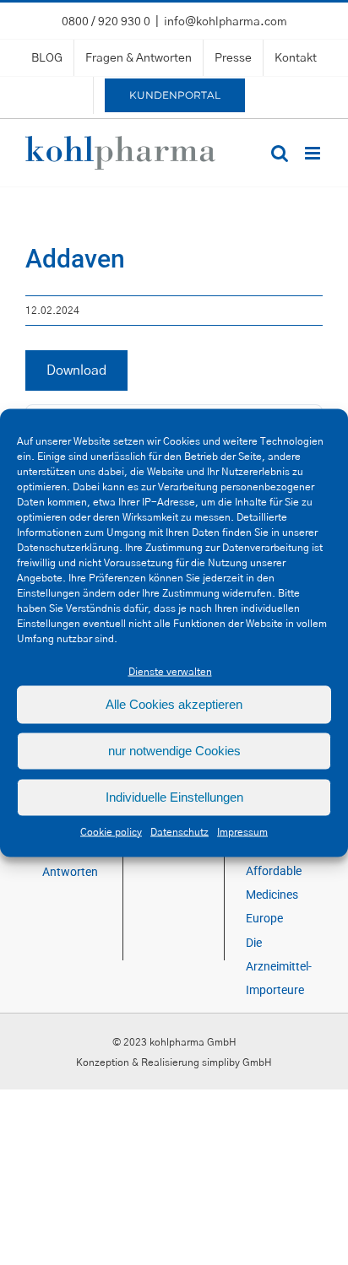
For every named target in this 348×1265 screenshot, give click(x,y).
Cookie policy (111, 831)
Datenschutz (179, 831)
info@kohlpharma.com (225, 22)
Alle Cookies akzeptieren (174, 704)
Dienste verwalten (170, 671)
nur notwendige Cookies (174, 750)
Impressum (242, 831)
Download (76, 370)
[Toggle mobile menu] (314, 153)
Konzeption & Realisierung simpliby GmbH (174, 1062)
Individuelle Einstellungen (174, 797)
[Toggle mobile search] (279, 153)
